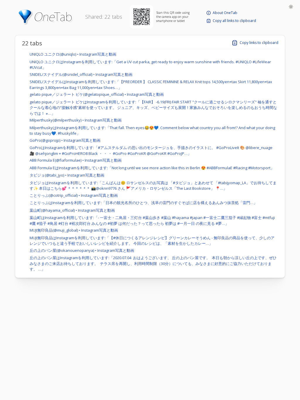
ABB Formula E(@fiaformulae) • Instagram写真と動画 (76, 160)
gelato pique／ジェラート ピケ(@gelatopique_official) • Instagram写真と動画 (97, 94)
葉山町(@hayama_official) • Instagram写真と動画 (72, 210)
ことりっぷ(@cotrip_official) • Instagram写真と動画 (74, 195)
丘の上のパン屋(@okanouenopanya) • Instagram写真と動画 (82, 250)
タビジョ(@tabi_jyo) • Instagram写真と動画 (67, 175)
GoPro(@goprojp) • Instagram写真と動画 (65, 140)
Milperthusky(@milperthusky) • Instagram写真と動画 (76, 120)
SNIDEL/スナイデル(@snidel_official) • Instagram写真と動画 (81, 74)
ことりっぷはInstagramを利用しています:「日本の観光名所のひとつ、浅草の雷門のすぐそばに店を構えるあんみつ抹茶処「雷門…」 (143, 202)
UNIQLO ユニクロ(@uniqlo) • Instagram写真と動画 (73, 54)
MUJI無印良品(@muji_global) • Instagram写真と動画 (74, 230)
